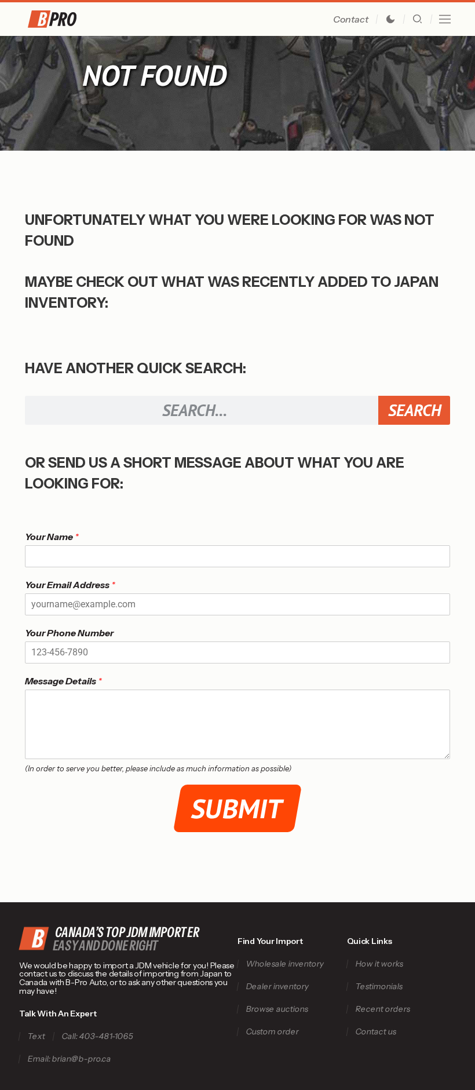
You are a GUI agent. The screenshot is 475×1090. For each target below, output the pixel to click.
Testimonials (379, 986)
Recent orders (383, 1009)
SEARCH (414, 410)
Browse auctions (277, 1009)
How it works (379, 964)
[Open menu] (445, 19)
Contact (350, 19)
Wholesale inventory (284, 964)
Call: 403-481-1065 (97, 1036)
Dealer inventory (277, 986)
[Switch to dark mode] (390, 19)
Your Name (52, 536)
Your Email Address (70, 584)
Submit (238, 808)
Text (36, 1036)
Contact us (376, 1031)
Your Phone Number (69, 633)
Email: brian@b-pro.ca (69, 1059)
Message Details (63, 681)
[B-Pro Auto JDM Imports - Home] (67, 19)
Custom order (272, 1031)
